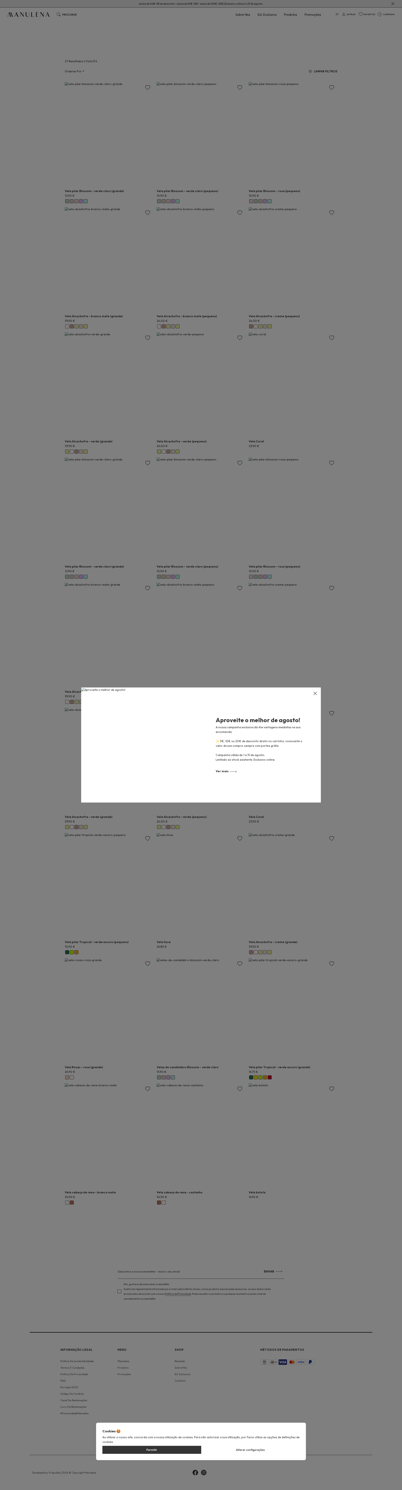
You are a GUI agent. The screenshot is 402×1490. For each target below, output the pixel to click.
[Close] (315, 693)
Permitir (151, 1450)
